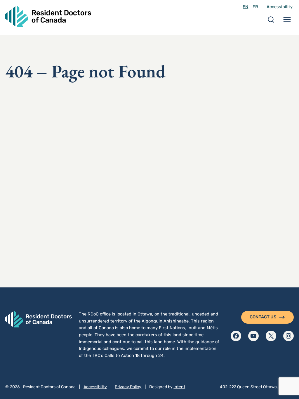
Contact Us (263, 317)
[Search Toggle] (271, 21)
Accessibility (280, 6)
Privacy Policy (128, 386)
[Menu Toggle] (287, 21)
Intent (179, 386)
